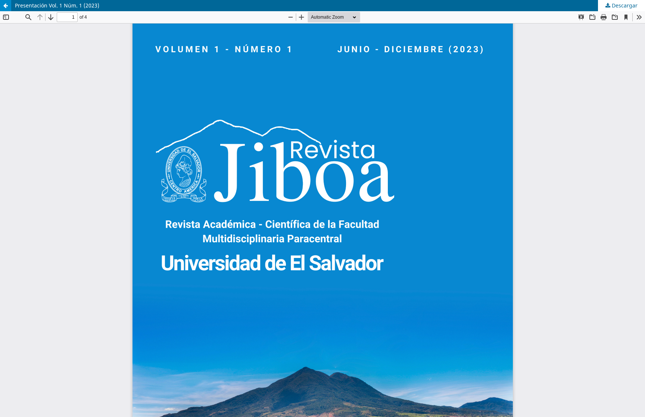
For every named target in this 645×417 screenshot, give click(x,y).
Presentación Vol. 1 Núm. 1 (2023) (57, 5)
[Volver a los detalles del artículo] (5, 5)
